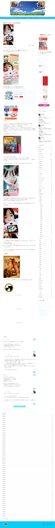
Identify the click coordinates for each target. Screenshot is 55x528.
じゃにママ (6, 354)
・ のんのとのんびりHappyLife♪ (43, 312)
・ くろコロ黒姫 (41, 302)
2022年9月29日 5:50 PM (7, 355)
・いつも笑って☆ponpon (42, 314)
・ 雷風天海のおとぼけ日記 (42, 310)
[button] (52, 518)
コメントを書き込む (19, 406)
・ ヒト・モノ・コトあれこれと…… (44, 303)
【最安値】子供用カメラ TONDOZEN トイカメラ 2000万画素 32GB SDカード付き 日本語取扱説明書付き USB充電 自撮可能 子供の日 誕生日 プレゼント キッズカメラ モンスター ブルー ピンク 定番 (18, 92)
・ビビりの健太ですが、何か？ (43, 315)
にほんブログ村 (41, 58)
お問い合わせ (44, 523)
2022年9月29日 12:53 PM (6, 340)
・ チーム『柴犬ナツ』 (42, 311)
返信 (34, 372)
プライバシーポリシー (49, 523)
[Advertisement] (19, 301)
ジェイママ (5, 339)
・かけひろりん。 (41, 316)
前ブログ (42, 108)
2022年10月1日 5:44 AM (7, 392)
